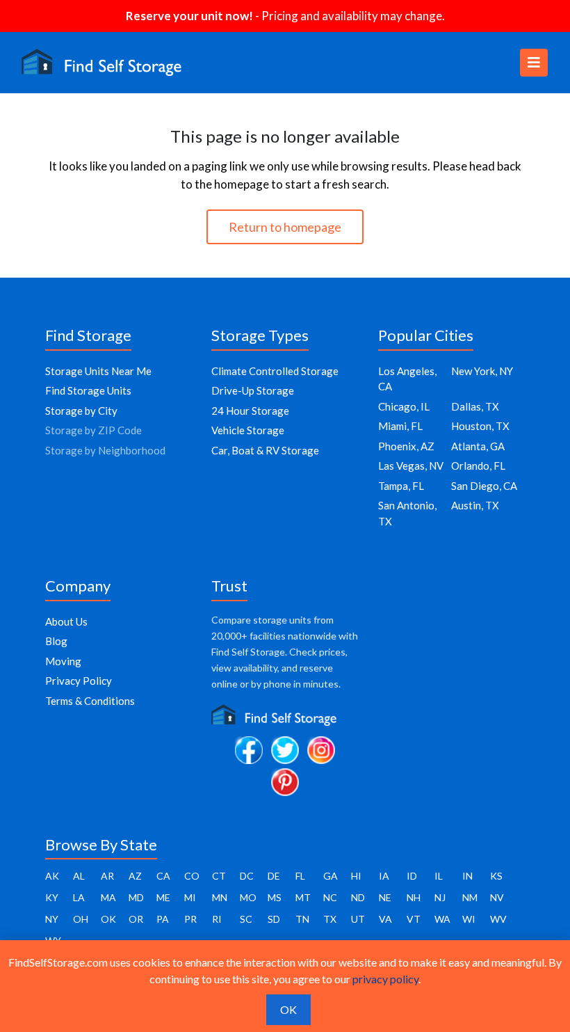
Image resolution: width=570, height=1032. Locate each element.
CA (163, 876)
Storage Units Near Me (98, 371)
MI (190, 897)
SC (246, 919)
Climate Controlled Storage (275, 371)
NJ (440, 897)
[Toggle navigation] (533, 62)
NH (414, 897)
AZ (135, 876)
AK (52, 876)
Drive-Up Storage (252, 390)
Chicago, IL (404, 406)
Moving (63, 661)
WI (468, 919)
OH (80, 919)
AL (79, 876)
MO (248, 897)
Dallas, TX (475, 406)
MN (219, 897)
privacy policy (385, 978)
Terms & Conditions (90, 700)
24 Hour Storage (250, 410)
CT (219, 876)
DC (247, 876)
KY (51, 897)
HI (356, 876)
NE (385, 897)
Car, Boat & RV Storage (265, 450)
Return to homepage (285, 227)
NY (51, 919)
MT (303, 897)
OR (136, 919)
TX (329, 919)
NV (497, 897)
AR (107, 876)
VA (385, 919)
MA (108, 897)
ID (412, 876)
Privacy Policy (78, 680)
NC (330, 897)
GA (330, 876)
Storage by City (81, 410)
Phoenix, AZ (406, 446)
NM (470, 897)
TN (302, 919)
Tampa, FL (401, 485)
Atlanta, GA (478, 446)
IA (384, 876)
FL (300, 876)
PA (162, 919)
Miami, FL (400, 426)
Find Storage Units (88, 390)
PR (190, 919)
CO (192, 876)
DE (274, 876)
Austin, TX (475, 505)
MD (136, 897)
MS (275, 897)
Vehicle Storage (247, 430)
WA (442, 919)
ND (358, 897)
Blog (56, 641)
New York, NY (482, 371)
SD (274, 919)
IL (438, 876)
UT (358, 919)
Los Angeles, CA (407, 379)
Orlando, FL (478, 465)
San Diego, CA (484, 485)
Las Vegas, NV (410, 465)
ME (163, 897)
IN (467, 876)
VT (414, 919)
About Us (66, 621)
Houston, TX (480, 426)
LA (79, 897)
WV (498, 919)
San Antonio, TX (407, 513)
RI (217, 919)
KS (496, 876)
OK (108, 919)
